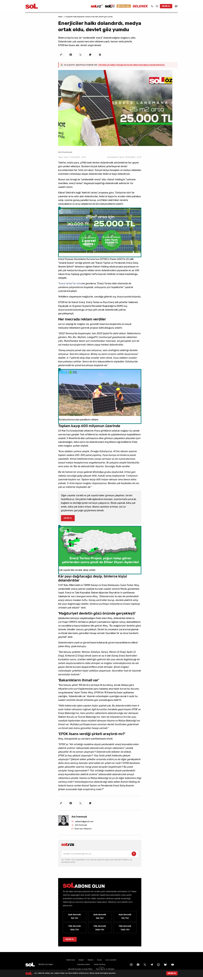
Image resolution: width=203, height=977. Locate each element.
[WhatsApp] (158, 964)
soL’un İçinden (110, 960)
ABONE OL (166, 6)
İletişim (81, 960)
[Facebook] (137, 964)
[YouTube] (172, 964)
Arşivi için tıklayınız (83, 829)
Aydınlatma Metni (83, 965)
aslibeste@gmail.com (84, 821)
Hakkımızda (70, 960)
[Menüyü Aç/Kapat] (176, 6)
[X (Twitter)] (144, 964)
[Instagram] (131, 964)
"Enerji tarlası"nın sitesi (70, 283)
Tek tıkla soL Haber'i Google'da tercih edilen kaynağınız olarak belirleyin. (131, 65)
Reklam (90, 960)
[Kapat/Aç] (101, 968)
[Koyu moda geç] (152, 6)
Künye (99, 960)
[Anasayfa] (30, 964)
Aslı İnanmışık (65, 152)
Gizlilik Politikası (99, 965)
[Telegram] (151, 964)
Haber (60, 17)
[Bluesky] (165, 964)
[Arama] (157, 6)
